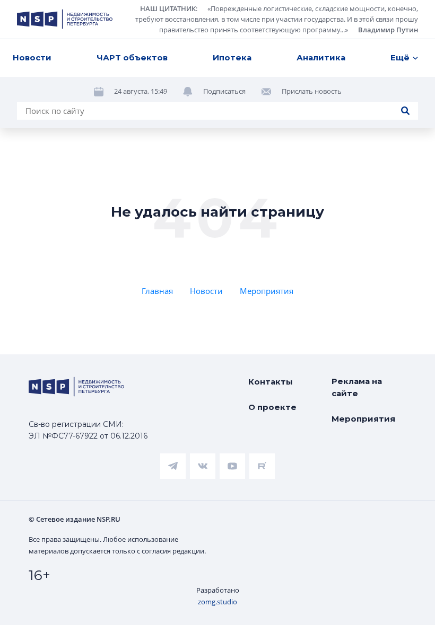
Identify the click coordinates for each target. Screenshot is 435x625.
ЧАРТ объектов (132, 57)
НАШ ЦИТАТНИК (168, 8)
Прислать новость (312, 91)
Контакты (270, 382)
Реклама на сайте (357, 387)
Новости (32, 57)
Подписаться (224, 91)
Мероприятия (266, 290)
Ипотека (232, 57)
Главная (157, 290)
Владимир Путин (388, 29)
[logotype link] (64, 19)
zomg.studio (217, 601)
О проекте (272, 407)
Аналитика (321, 57)
